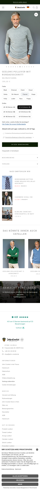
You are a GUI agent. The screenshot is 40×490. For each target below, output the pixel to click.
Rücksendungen (7, 398)
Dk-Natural (15, 94)
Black (5, 90)
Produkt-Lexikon (7, 429)
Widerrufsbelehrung (8, 378)
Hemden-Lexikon (7, 439)
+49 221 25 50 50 (10, 351)
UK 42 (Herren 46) (24, 107)
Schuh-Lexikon (7, 443)
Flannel (25, 94)
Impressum (5, 368)
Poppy (29, 99)
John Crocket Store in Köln (10, 402)
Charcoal (14, 90)
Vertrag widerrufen (8, 381)
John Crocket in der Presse (10, 364)
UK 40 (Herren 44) (9, 107)
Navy (20, 99)
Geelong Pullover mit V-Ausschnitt (14, 272)
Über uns (5, 405)
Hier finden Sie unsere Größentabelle (14, 124)
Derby (5, 94)
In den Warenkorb (20, 144)
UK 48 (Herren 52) (9, 117)
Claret (23, 90)
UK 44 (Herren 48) (9, 112)
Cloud (30, 90)
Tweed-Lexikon (7, 432)
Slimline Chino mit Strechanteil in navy (24, 213)
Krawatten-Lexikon (8, 446)
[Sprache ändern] (29, 7)
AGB (3, 375)
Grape (33, 94)
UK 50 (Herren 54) (24, 117)
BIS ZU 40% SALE (20, 2)
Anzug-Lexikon (7, 436)
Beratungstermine (7, 409)
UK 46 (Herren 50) (24, 112)
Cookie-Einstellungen (9, 385)
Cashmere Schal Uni (24, 197)
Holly (5, 99)
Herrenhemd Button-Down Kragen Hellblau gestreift (25, 181)
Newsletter (5, 412)
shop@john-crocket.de (12, 354)
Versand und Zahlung (9, 395)
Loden (13, 99)
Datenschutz (6, 371)
